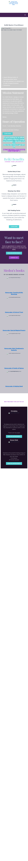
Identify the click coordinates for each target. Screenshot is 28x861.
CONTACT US (14, 257)
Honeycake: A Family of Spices (14, 368)
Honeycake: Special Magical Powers (14, 330)
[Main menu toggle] (25, 14)
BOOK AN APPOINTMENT (14, 253)
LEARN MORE (7, 133)
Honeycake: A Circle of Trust (14, 312)
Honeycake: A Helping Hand (14, 386)
